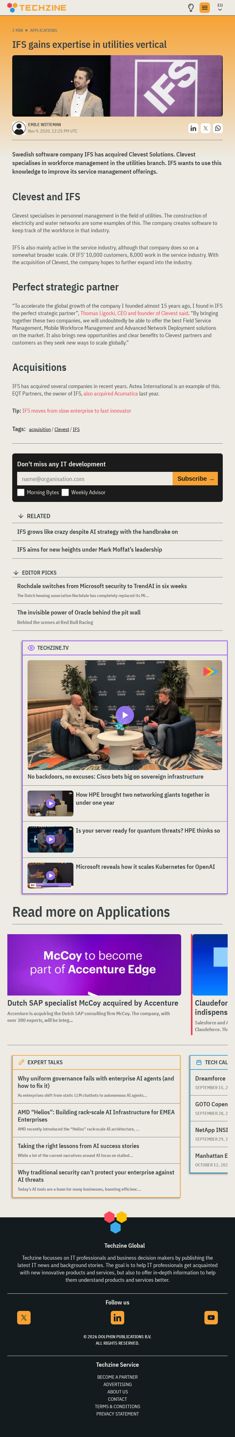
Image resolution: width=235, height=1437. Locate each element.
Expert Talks (45, 1062)
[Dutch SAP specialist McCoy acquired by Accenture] (93, 965)
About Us (117, 1392)
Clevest (61, 429)
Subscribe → (196, 478)
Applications (43, 30)
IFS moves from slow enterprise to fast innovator (76, 410)
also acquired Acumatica (111, 393)
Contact (117, 1399)
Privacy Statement (117, 1414)
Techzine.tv (53, 647)
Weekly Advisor (88, 492)
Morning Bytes (43, 492)
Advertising (117, 1384)
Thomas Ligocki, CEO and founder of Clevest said (134, 313)
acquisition (40, 429)
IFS (76, 429)
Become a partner (117, 1377)
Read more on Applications (91, 911)
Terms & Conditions (117, 1406)
